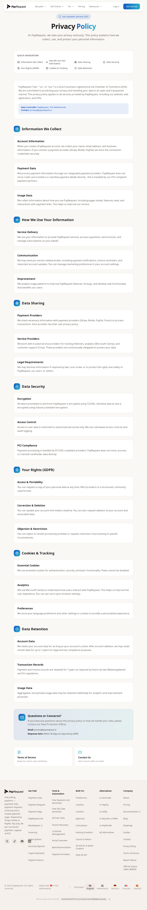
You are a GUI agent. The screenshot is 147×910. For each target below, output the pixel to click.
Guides (126, 832)
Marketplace (34, 825)
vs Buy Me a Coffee (108, 818)
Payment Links (35, 797)
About (126, 797)
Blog (125, 818)
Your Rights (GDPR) (30, 68)
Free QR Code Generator (58, 810)
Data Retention (85, 68)
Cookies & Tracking (58, 68)
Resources (94, 6)
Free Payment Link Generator (61, 801)
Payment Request (36, 804)
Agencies (80, 818)
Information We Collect (32, 62)
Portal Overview (59, 840)
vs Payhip (104, 804)
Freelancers (81, 797)
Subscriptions (34, 839)
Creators (80, 811)
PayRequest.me (35, 818)
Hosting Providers (84, 832)
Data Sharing (84, 62)
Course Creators (83, 839)
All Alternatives (106, 832)
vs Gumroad (105, 797)
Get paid (39, 6)
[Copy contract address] (109, 899)
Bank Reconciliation (61, 847)
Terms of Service (131, 853)
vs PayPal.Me (105, 825)
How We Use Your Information (57, 62)
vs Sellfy (103, 811)
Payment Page (35, 811)
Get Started (131, 6)
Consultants (81, 825)
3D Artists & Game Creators (84, 847)
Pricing (81, 6)
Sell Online (55, 6)
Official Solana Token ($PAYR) (130, 868)
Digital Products (36, 860)
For (69, 6)
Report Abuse (129, 860)
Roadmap (128, 825)
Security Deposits (36, 846)
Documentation (130, 811)
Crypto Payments (36, 853)
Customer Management (58, 832)
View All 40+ (81, 854)
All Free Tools (58, 818)
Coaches (80, 804)
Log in (116, 6)
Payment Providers (61, 854)
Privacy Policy (129, 846)
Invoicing (32, 832)
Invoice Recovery (60, 824)
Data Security (112, 62)
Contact (127, 839)
